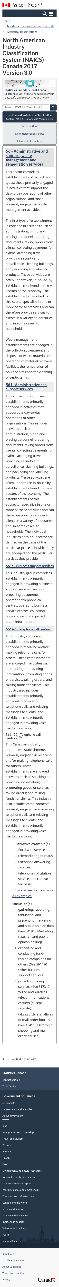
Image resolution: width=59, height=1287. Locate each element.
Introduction (29, 126)
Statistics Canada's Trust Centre (26, 90)
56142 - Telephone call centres (28, 629)
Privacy (6, 1279)
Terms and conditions (14, 1273)
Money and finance (13, 1209)
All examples (22, 896)
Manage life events (12, 1241)
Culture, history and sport (16, 1183)
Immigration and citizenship (18, 1132)
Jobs (4, 1125)
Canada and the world (14, 1202)
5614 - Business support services (30, 566)
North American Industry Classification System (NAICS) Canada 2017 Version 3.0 (29, 116)
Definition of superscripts (29, 133)
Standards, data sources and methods (30, 26)
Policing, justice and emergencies (20, 1189)
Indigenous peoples (13, 1221)
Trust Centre (9, 1086)
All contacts (8, 1103)
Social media (9, 1254)
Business (7, 1145)
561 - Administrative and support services (26, 386)
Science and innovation (15, 1215)
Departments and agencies (17, 1109)
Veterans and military (14, 1228)
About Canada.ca (11, 1266)
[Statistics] (30, 84)
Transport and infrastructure (18, 1196)
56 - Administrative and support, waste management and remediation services (27, 157)
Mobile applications (13, 1260)
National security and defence (19, 1177)
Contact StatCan (11, 1079)
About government (12, 1115)
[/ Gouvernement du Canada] (22, 5)
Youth (5, 1234)
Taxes (5, 1164)
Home (6, 21)
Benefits (6, 1151)
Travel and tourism (12, 1138)
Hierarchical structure (29, 140)
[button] (30, 13)
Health (6, 1157)
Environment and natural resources (22, 1170)
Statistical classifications (22, 32)
